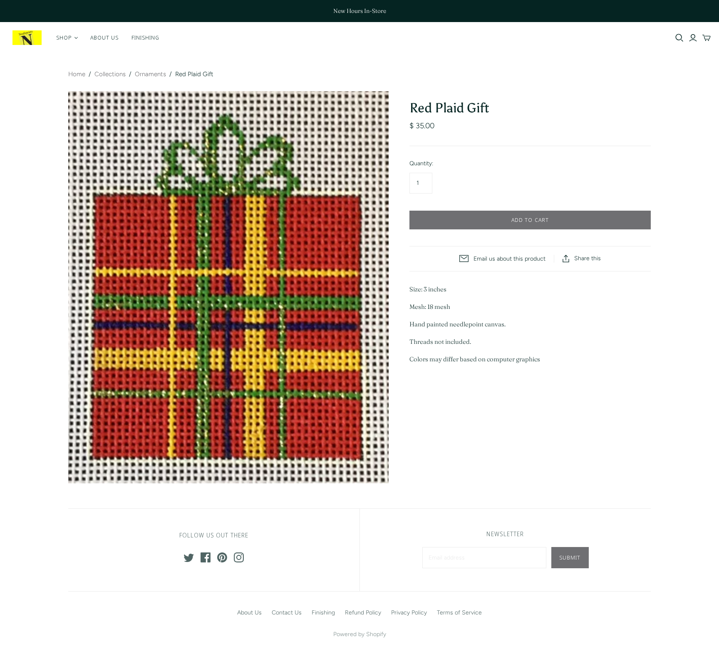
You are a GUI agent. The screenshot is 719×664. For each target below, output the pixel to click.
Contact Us (287, 612)
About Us (104, 37)
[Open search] (679, 38)
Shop (64, 37)
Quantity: (421, 163)
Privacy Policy (409, 612)
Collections (110, 74)
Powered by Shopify (359, 634)
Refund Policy (363, 612)
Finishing (145, 37)
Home (76, 74)
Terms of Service (459, 612)
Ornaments (150, 74)
